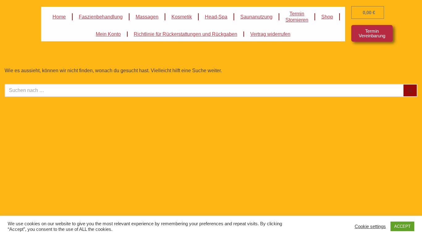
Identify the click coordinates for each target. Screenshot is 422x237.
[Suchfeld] (410, 90)
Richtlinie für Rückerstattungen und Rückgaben (185, 34)
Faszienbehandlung (101, 16)
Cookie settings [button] (370, 226)
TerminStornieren (296, 17)
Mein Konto (108, 34)
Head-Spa (216, 16)
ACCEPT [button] (402, 226)
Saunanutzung (256, 16)
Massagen (147, 16)
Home (59, 16)
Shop (327, 16)
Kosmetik (181, 16)
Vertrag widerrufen (270, 34)
